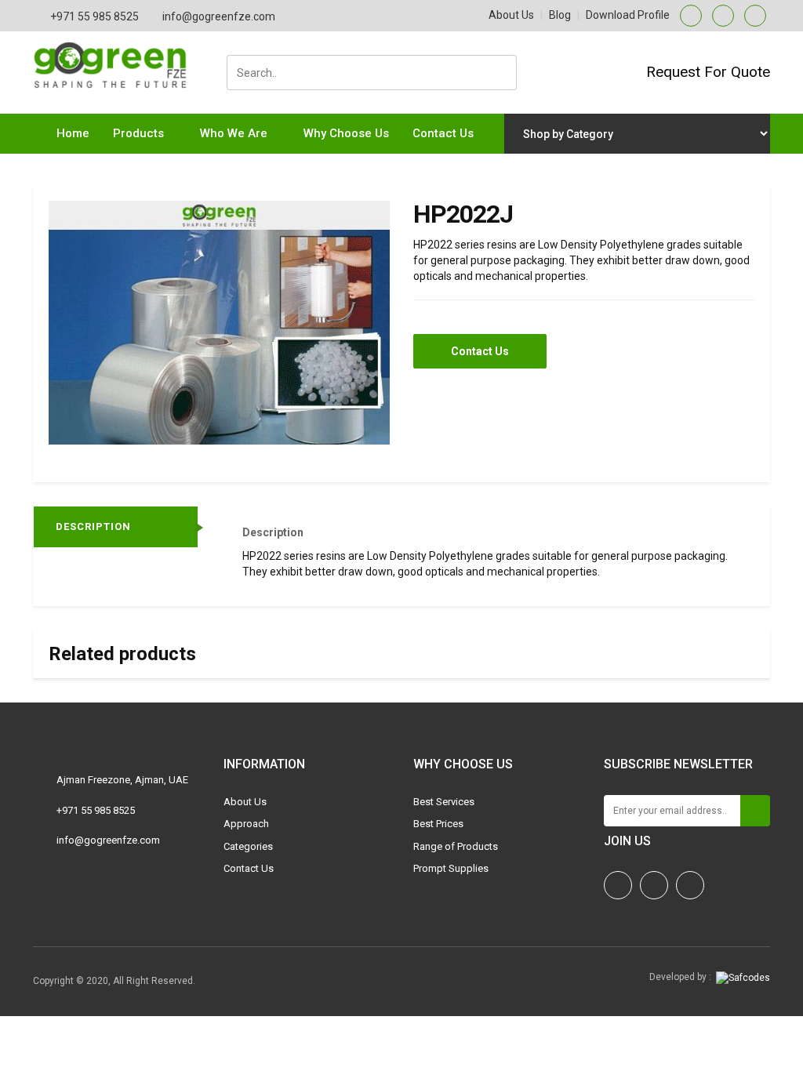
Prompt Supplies (451, 868)
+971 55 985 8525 (94, 16)
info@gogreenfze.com (218, 16)
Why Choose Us (346, 133)
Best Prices (438, 824)
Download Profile (628, 15)
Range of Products (455, 846)
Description (93, 526)
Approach (246, 824)
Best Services (443, 802)
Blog (560, 15)
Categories (248, 846)
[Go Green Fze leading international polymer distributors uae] (116, 49)
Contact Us (443, 133)
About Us (511, 15)
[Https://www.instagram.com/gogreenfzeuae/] (618, 885)
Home (72, 133)
